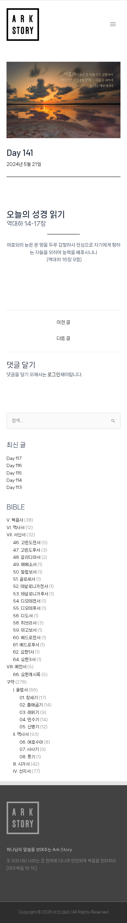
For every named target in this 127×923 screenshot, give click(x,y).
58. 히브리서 (24, 623)
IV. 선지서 (22, 771)
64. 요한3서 (24, 659)
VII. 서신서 (16, 534)
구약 (10, 682)
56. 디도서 (23, 615)
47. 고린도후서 (26, 550)
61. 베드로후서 (26, 644)
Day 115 (14, 473)
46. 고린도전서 (26, 542)
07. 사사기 (29, 749)
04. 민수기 (29, 719)
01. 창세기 (29, 697)
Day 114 (14, 480)
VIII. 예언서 (16, 666)
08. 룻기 (27, 756)
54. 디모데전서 (26, 601)
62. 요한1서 (23, 652)
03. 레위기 (29, 712)
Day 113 (14, 487)
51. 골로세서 (24, 579)
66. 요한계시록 (26, 674)
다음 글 (63, 338)
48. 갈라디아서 (26, 557)
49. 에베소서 (24, 564)
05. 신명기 (29, 726)
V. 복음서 (15, 520)
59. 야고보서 (24, 630)
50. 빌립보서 (24, 572)
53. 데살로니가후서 (30, 593)
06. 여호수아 (31, 742)
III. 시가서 (21, 764)
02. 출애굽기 (31, 705)
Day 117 (14, 458)
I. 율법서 (20, 690)
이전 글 (63, 322)
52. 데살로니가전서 (30, 586)
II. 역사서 (21, 734)
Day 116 (14, 465)
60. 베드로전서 (26, 637)
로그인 (54, 374)
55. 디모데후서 (26, 608)
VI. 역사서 (15, 527)
